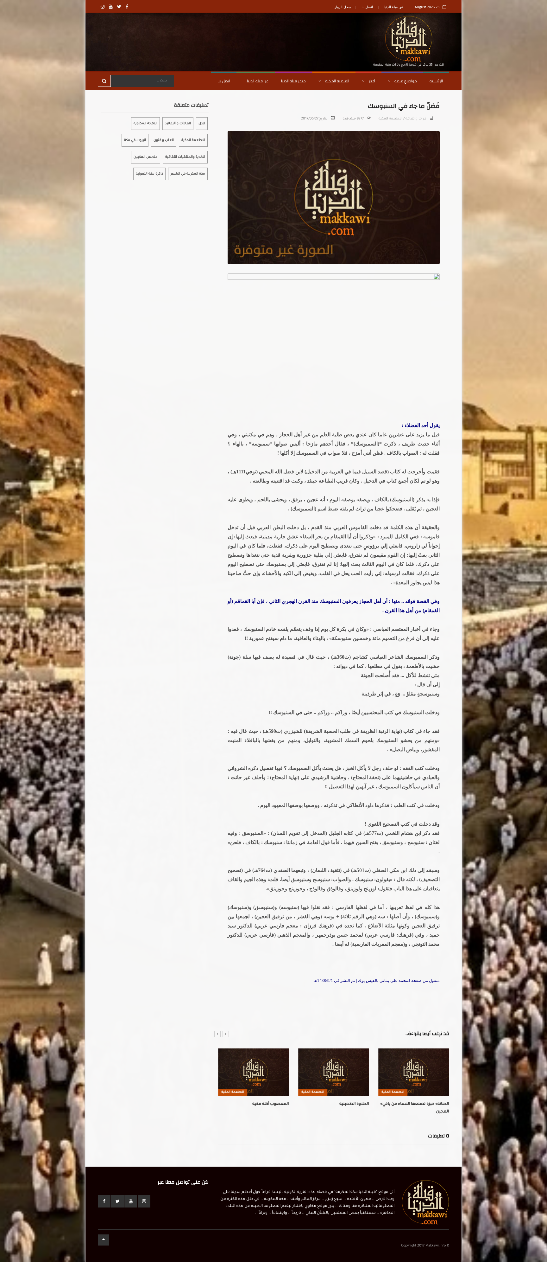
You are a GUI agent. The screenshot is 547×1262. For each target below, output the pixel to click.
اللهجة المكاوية (145, 123)
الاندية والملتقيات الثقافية (185, 157)
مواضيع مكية (405, 81)
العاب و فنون (164, 140)
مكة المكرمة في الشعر (188, 174)
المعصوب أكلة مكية (270, 1104)
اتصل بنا (367, 6)
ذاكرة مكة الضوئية (149, 174)
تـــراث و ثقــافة (416, 119)
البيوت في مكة (135, 140)
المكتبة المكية (336, 81)
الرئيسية (436, 81)
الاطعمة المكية (390, 119)
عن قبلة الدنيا (393, 6)
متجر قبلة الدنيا (293, 81)
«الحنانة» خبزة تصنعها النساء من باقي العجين (414, 1108)
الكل (201, 123)
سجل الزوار (343, 6)
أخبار (371, 81)
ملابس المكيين (146, 157)
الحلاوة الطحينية (354, 1104)
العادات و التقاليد (178, 123)
